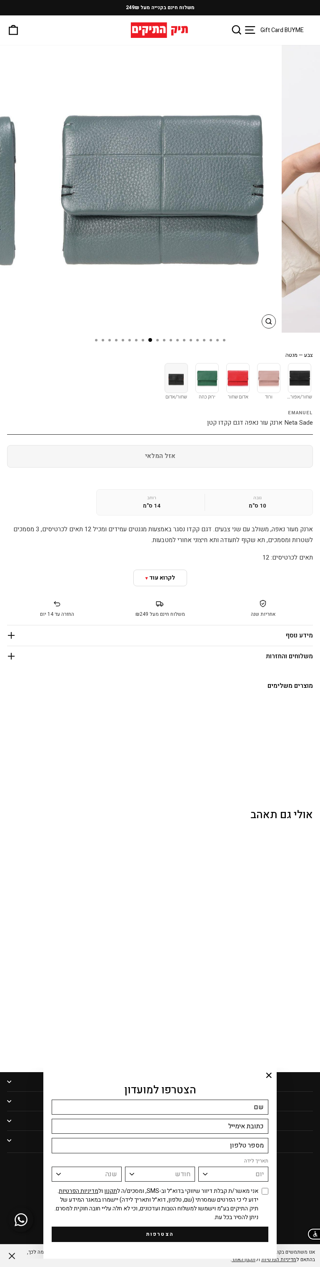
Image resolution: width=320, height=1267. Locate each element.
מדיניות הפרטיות (78, 1191)
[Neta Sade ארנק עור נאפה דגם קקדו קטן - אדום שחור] (298, 765)
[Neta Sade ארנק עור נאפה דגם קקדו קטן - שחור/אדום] (278, 765)
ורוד (268, 397)
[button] (313, 1234)
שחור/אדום (176, 397)
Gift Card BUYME (282, 30)
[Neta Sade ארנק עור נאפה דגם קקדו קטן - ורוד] (308, 765)
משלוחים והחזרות (289, 656)
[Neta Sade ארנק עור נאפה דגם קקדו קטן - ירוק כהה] (288, 765)
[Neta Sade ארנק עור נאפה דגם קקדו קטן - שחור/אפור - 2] (279, 1045)
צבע (299, 355)
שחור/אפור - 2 (299, 397)
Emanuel (300, 412)
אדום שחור (238, 397)
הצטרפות (160, 1234)
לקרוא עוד (162, 577)
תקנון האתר (243, 1259)
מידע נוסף (299, 635)
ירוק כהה (207, 397)
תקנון (110, 1191)
